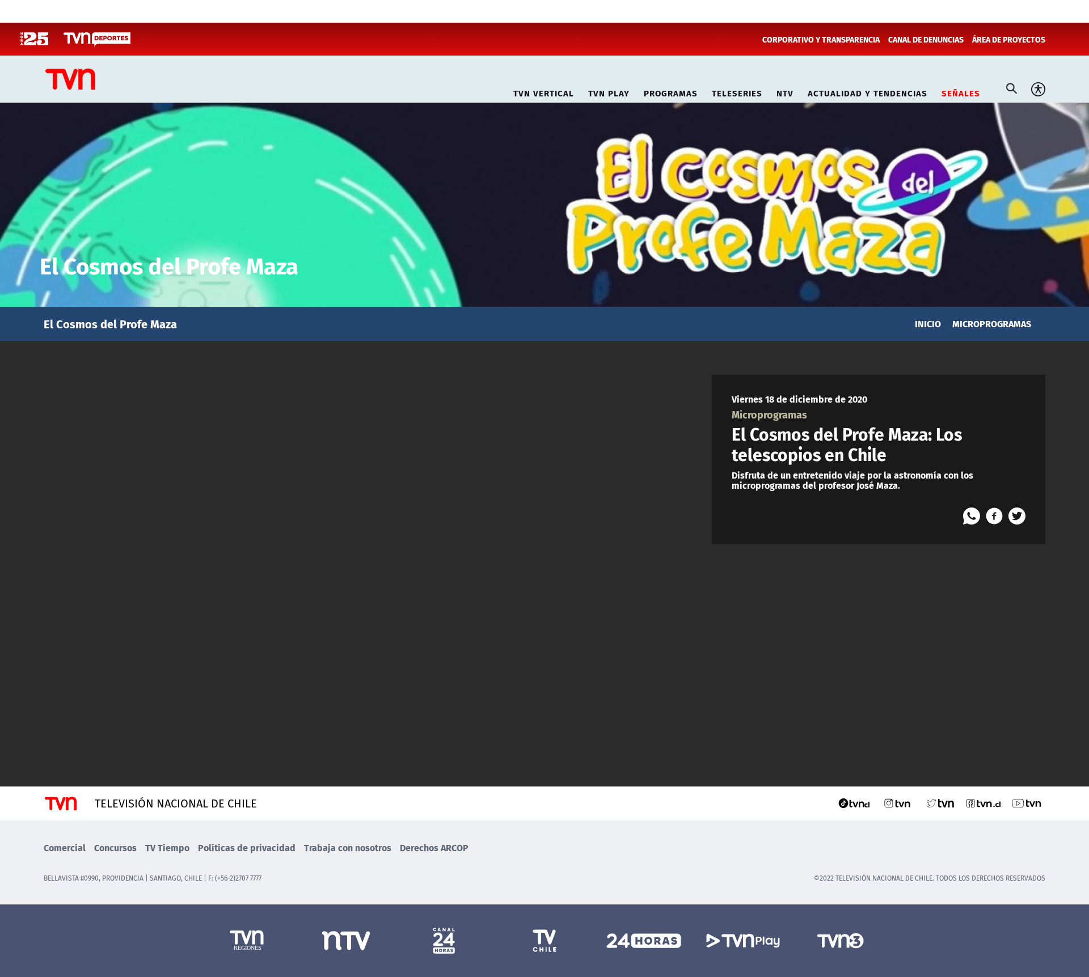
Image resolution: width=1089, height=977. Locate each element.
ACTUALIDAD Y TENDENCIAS (867, 91)
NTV (784, 91)
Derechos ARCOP (434, 847)
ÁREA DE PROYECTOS (1008, 39)
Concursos (115, 847)
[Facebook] (994, 516)
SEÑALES (961, 91)
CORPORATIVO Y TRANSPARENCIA (821, 39)
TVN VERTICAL (543, 91)
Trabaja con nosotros (347, 847)
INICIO (928, 323)
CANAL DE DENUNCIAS (926, 39)
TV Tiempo (167, 847)
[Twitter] (1016, 516)
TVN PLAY (609, 91)
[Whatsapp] (971, 516)
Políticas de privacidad (247, 847)
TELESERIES (737, 91)
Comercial (65, 847)
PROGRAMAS (671, 91)
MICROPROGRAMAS (991, 323)
